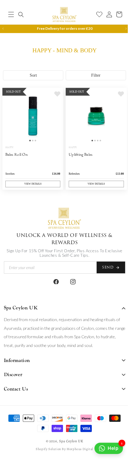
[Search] (21, 14)
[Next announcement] (121, 29)
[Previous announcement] (3, 29)
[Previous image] (8, 118)
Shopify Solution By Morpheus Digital (62, 448)
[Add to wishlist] (55, 97)
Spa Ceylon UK (69, 441)
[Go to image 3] (34, 142)
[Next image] (55, 118)
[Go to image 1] (29, 142)
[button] (11, 14)
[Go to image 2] (31, 142)
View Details (31, 183)
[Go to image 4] (97, 142)
